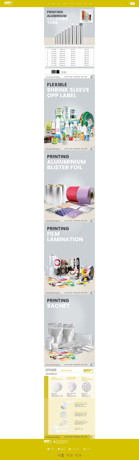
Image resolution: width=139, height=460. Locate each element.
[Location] (54, 442)
